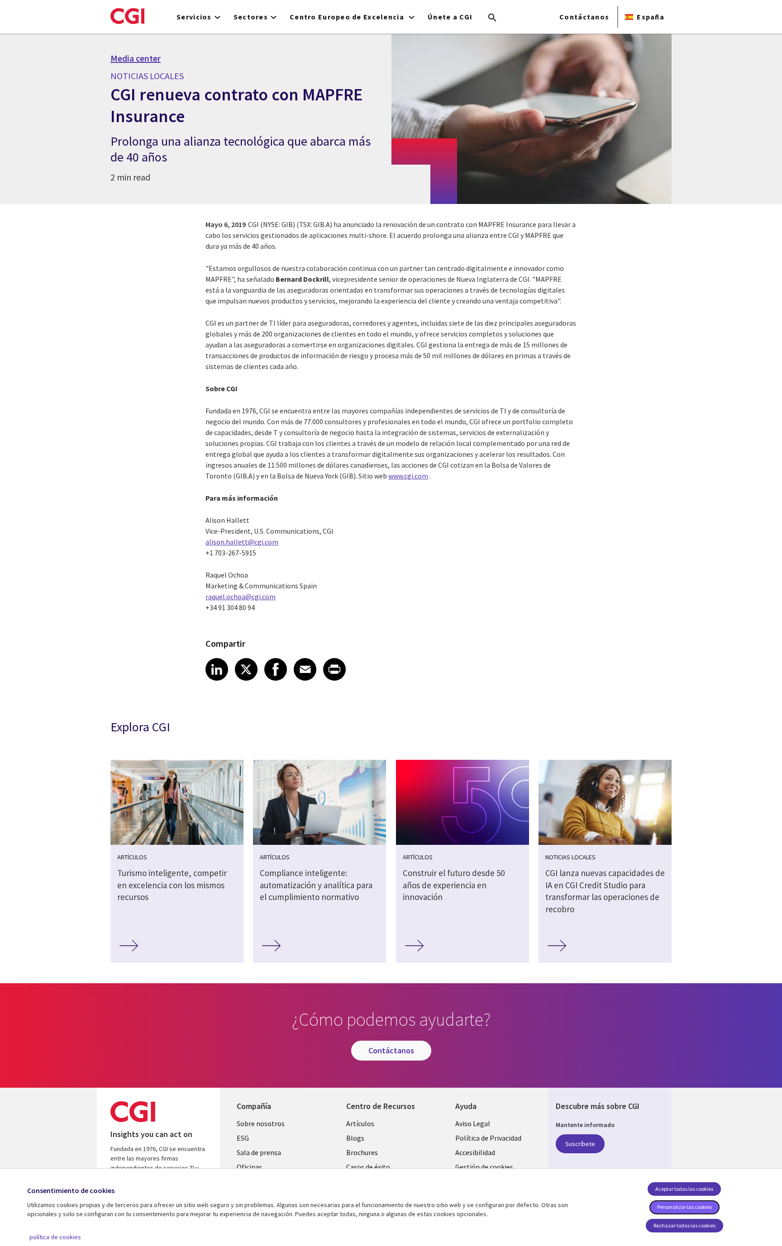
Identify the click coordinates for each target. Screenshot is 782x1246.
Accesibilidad (475, 1152)
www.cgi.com (408, 475)
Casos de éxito (368, 1166)
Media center (135, 58)
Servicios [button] (194, 16)
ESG (243, 1137)
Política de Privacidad (488, 1137)
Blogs (355, 1137)
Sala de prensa (259, 1152)
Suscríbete (580, 1144)
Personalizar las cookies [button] (684, 1206)
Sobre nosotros (261, 1123)
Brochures (362, 1152)
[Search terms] (492, 18)
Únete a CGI (450, 16)
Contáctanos (584, 16)
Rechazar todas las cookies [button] (684, 1225)
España (650, 16)
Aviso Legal (472, 1123)
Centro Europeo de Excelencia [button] (348, 16)
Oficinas (249, 1166)
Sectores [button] (251, 16)
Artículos (360, 1123)
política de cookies (55, 1237)
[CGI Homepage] (127, 16)
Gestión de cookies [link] (484, 1166)
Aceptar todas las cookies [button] (684, 1188)
